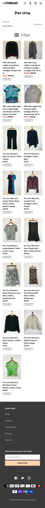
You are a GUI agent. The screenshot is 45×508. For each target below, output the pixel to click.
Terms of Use (10, 427)
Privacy (8, 433)
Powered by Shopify (29, 500)
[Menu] (40, 3)
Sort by (6, 22)
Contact (8, 421)
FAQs (7, 414)
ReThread (18, 500)
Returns (8, 440)
